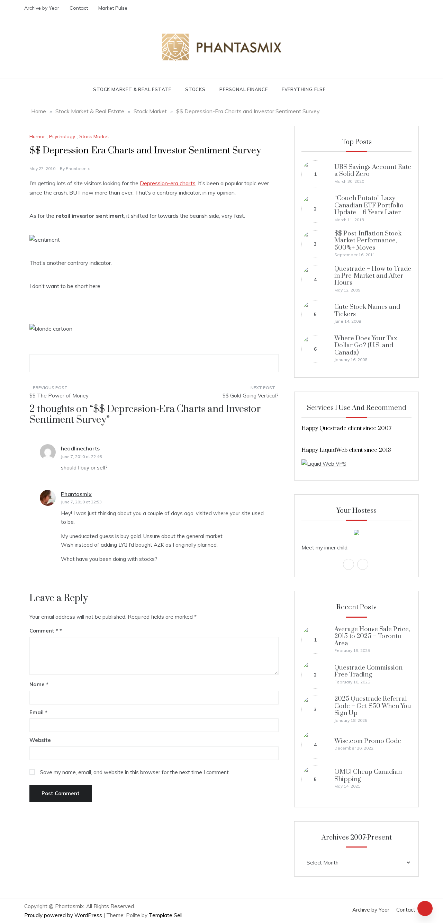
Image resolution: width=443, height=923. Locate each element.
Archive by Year (41, 8)
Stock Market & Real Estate (132, 89)
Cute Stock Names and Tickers (367, 310)
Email (38, 712)
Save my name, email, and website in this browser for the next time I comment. (135, 772)
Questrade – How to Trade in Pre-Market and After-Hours (372, 276)
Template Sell (165, 915)
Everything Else (304, 89)
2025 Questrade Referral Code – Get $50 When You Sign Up (372, 706)
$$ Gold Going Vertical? (251, 395)
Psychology (62, 136)
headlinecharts (80, 448)
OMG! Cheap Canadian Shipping (368, 775)
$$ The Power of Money (59, 395)
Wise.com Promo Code (367, 741)
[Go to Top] (425, 908)
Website (40, 740)
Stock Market (94, 136)
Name (38, 684)
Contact (79, 8)
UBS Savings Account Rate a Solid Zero (372, 170)
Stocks (195, 89)
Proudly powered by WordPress (63, 915)
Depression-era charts (168, 183)
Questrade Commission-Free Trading (369, 671)
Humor (37, 136)
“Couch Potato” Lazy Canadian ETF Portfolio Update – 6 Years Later (369, 205)
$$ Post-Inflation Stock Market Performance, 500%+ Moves (367, 241)
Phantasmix (78, 168)
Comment (43, 630)
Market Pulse (112, 8)
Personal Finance (243, 89)
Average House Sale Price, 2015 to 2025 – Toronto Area (372, 636)
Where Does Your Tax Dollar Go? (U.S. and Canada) (365, 345)
